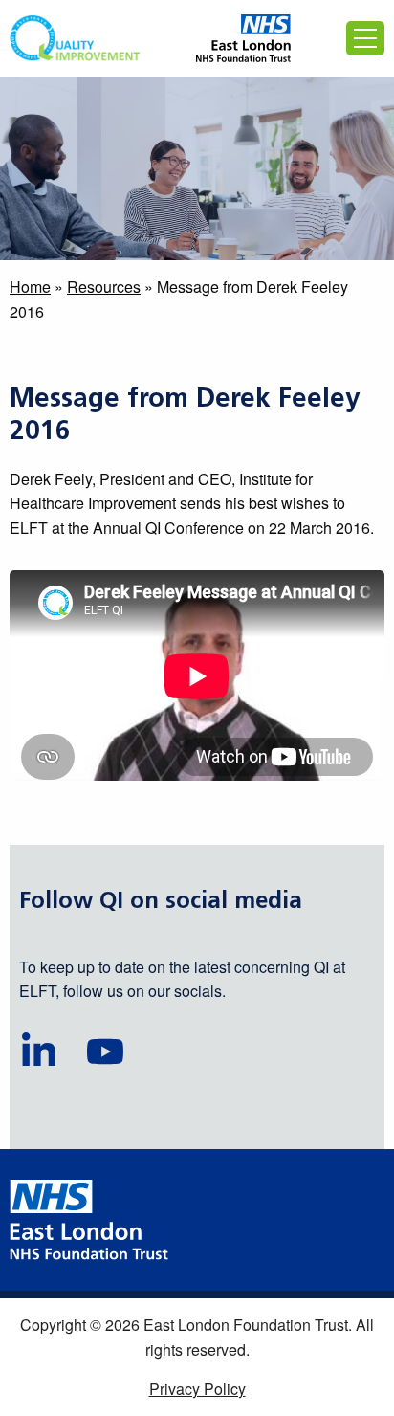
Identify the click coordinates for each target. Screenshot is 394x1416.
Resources (104, 287)
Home (30, 287)
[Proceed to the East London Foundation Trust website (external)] (243, 38)
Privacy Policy (197, 1389)
